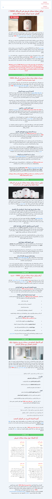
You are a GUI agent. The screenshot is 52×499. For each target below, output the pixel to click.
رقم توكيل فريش (23, 281)
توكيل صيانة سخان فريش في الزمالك (23, 35)
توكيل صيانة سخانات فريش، (17, 280)
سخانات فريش (30, 118)
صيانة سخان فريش (39, 218)
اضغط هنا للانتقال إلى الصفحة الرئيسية (17, 491)
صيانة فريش (41, 48)
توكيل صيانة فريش (22, 367)
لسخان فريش (12, 333)
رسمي (15, 428)
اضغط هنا (27, 493)
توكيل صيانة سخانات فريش (23, 257)
